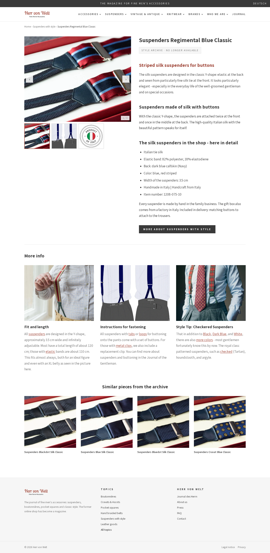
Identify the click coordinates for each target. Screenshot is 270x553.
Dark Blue (219, 334)
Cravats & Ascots (110, 502)
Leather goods (109, 524)
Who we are (216, 14)
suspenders (37, 334)
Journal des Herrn (187, 496)
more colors (204, 340)
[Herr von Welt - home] (37, 14)
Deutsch (260, 3)
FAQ (179, 513)
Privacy (242, 547)
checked (226, 351)
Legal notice (228, 547)
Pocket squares (110, 507)
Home (27, 26)
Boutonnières (108, 496)
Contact (181, 518)
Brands (194, 14)
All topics (106, 529)
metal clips (124, 345)
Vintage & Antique (145, 14)
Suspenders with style (44, 26)
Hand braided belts (112, 513)
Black (207, 334)
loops (143, 334)
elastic (50, 351)
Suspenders (114, 14)
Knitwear (174, 14)
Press (180, 507)
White (238, 334)
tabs (131, 334)
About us (182, 502)
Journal (239, 14)
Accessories (88, 14)
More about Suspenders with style (177, 229)
